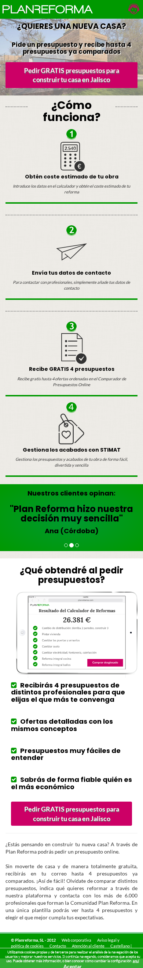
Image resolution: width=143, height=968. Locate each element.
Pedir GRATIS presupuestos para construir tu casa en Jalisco (71, 75)
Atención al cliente (88, 945)
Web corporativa (76, 940)
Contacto (58, 945)
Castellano (120, 945)
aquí (136, 960)
